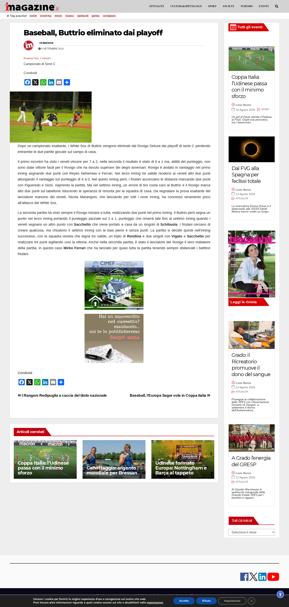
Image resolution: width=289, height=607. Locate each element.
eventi (33, 16)
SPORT (212, 6)
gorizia (95, 16)
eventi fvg (45, 16)
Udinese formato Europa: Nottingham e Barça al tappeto (181, 468)
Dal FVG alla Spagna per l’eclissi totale (246, 174)
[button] (276, 6)
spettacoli (82, 16)
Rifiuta (206, 601)
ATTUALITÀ (156, 6)
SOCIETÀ (228, 6)
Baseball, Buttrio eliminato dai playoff (93, 32)
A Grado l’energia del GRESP (251, 461)
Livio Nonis (243, 104)
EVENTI (264, 6)
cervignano (109, 16)
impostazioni (155, 602)
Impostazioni (232, 601)
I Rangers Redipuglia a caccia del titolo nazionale (64, 395)
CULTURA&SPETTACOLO (186, 6)
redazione (46, 43)
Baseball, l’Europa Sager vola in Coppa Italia (168, 395)
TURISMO (247, 6)
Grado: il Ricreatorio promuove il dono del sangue (251, 364)
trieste (58, 16)
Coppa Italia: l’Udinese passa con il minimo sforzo (43, 468)
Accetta (184, 601)
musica (69, 16)
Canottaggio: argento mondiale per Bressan (112, 470)
